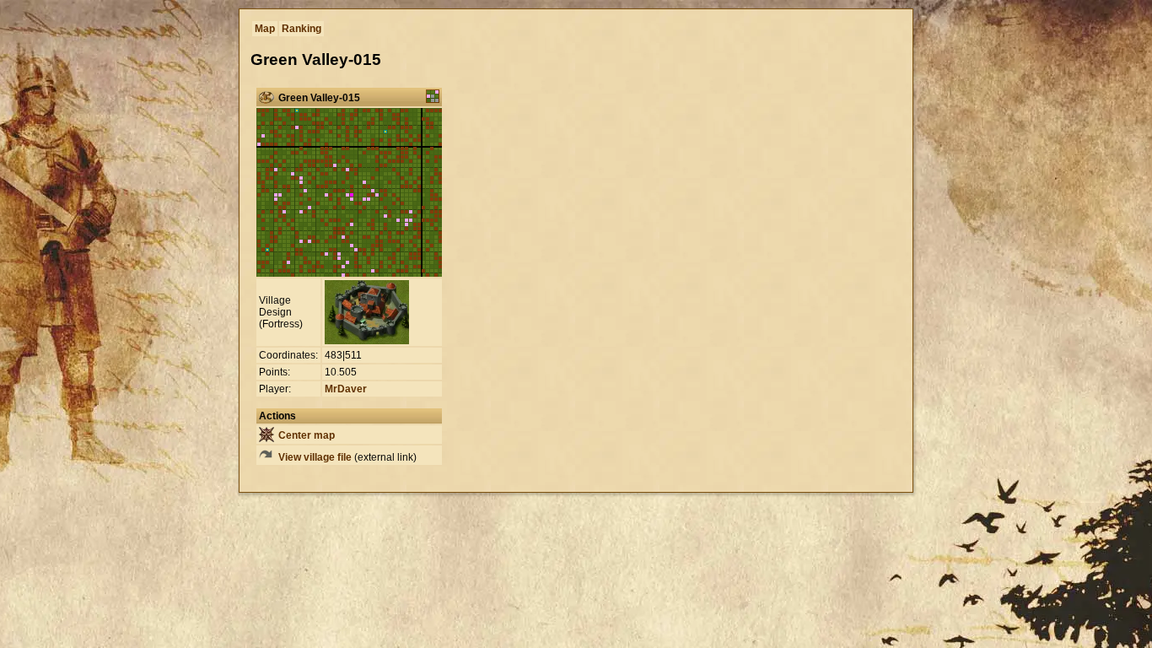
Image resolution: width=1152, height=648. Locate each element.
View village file (314, 457)
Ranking (301, 29)
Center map (305, 435)
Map (265, 29)
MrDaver (346, 389)
